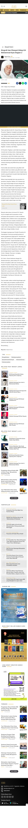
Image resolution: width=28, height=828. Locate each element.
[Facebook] (17, 83)
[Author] (2, 57)
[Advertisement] (14, 30)
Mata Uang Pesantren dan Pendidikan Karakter (13, 564)
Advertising (4, 484)
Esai (2, 475)
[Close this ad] (27, 805)
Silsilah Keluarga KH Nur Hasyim (17, 416)
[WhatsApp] (23, 83)
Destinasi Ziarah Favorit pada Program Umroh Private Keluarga (9, 745)
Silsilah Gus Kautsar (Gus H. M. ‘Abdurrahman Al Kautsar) (14, 518)
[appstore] (5, 804)
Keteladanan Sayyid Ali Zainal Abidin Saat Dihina (17, 439)
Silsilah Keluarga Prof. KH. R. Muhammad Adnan (17, 383)
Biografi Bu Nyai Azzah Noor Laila (9, 205)
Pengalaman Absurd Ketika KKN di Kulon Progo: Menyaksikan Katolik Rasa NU (9, 472)
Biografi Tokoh (9, 47)
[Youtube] (10, 797)
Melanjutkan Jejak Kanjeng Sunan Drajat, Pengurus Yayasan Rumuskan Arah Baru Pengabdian (10, 763)
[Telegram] (25, 83)
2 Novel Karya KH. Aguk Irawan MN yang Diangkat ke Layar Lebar (15, 580)
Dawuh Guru (7, 56)
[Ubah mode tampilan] (4, 6)
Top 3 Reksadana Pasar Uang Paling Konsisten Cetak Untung (9, 490)
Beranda (6, 10)
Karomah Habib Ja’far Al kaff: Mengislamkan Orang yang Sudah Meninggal (15, 526)
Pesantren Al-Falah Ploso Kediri (14, 533)
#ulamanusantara (6, 362)
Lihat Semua (14, 498)
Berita (12, 10)
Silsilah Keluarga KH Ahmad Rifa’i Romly (16, 424)
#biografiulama (5, 357)
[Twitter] (20, 83)
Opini (17, 10)
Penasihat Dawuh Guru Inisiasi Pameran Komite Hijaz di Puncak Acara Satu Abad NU (15, 557)
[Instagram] (7, 797)
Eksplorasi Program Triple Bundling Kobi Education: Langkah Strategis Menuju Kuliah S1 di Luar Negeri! (8, 736)
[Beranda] (1, 10)
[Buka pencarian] (2, 6)
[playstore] (14, 804)
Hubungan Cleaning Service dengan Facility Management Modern (9, 754)
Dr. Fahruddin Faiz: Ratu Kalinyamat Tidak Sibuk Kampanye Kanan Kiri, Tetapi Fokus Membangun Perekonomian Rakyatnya (16, 541)
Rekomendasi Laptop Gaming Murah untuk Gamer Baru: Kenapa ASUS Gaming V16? (9, 481)
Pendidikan (23, 10)
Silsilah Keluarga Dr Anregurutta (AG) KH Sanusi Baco (17, 391)
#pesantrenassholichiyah (8, 359)
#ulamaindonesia (20, 359)
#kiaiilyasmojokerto (16, 357)
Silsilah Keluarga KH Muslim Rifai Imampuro (16, 408)
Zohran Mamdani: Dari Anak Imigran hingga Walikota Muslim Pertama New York (17, 448)
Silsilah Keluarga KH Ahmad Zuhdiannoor (16, 399)
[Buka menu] (25, 6)
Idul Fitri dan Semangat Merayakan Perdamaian (15, 549)
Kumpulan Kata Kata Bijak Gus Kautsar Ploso (14, 511)
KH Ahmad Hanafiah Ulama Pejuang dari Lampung (16, 375)
